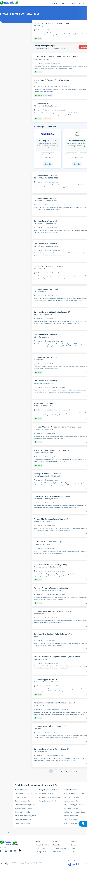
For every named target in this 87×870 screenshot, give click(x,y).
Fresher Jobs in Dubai (22, 823)
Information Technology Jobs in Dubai (27, 816)
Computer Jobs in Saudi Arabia (49, 797)
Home (2, 832)
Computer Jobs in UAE (46, 793)
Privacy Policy (40, 848)
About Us (74, 841)
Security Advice (41, 852)
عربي (55, 3)
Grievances (57, 852)
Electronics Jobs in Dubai (23, 801)
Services (72, 3)
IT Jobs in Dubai (20, 797)
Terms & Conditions (42, 845)
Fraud (55, 841)
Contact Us (74, 845)
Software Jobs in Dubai (23, 812)
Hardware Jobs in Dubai (23, 819)
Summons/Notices (59, 848)
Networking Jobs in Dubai (23, 808)
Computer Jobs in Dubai (47, 801)
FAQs (72, 852)
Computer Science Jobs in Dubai (26, 793)
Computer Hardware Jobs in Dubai (27, 805)
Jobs (63, 3)
